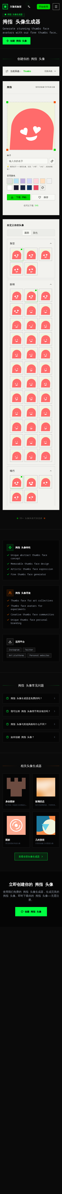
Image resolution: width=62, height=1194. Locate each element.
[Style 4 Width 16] (16, 368)
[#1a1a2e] (16, 187)
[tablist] (31, 232)
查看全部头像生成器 (29, 856)
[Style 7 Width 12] (31, 411)
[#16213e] (22, 187)
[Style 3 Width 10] (45, 324)
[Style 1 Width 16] (16, 310)
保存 (46, 197)
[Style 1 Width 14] (45, 295)
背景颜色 (11, 175)
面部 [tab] (26, 232)
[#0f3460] (29, 187)
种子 (9, 155)
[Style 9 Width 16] (45, 455)
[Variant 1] (16, 254)
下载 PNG (21, 197)
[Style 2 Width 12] (45, 310)
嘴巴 (12, 470)
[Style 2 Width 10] (31, 310)
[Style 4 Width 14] (45, 353)
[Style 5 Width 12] (45, 368)
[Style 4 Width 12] (31, 353)
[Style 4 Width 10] (16, 353)
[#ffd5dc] (36, 181)
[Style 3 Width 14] (31, 339)
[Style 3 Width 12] (16, 339)
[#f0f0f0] (49, 181)
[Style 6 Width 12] (16, 397)
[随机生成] (52, 161)
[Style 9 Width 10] (45, 440)
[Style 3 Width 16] (45, 339)
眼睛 (12, 284)
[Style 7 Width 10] (16, 411)
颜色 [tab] (35, 232)
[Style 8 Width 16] (31, 440)
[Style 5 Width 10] (31, 368)
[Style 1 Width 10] (16, 295)
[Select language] (29, 7)
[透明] (9, 181)
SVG (36, 205)
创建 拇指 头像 (18, 40)
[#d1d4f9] (29, 181)
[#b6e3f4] (16, 181)
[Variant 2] (31, 254)
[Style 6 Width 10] (45, 382)
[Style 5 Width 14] (16, 382)
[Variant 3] (45, 254)
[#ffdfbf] (42, 181)
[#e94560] (36, 187)
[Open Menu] (56, 6)
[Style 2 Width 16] (31, 324)
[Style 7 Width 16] (16, 426)
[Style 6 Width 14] (31, 397)
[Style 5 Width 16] (31, 382)
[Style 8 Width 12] (45, 426)
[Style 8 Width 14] (16, 440)
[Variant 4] (16, 269)
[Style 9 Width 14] (31, 455)
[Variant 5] (31, 269)
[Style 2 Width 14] (16, 324)
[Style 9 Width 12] (16, 455)
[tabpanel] (31, 372)
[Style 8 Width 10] (31, 426)
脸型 (12, 243)
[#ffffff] (9, 187)
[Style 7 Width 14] (45, 411)
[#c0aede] (22, 181)
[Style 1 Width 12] (31, 295)
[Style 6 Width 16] (45, 397)
